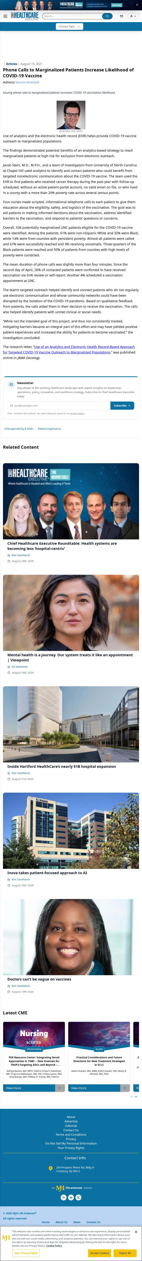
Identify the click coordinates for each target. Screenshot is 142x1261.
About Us (61, 1222)
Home (46, 1222)
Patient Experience (49, 428)
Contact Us (71, 1130)
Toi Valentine (20, 666)
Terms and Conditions (71, 1135)
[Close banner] (137, 4)
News (76, 1222)
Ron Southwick (21, 555)
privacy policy (77, 413)
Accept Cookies (99, 1253)
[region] (71, 1243)
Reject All (125, 1253)
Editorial (71, 1126)
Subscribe (120, 405)
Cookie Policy (54, 1245)
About (71, 1117)
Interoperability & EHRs (18, 428)
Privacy (71, 1139)
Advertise (71, 1121)
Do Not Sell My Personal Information (71, 1143)
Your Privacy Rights (71, 1148)
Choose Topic (67, 26)
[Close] (136, 1232)
